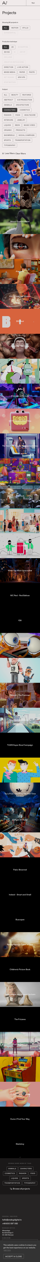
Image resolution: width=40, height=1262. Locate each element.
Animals (8, 105)
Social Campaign (26, 135)
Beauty (14, 95)
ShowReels (9, 135)
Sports (7, 140)
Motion (14, 28)
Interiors (8, 120)
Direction (8, 67)
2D (12, 47)
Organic (8, 130)
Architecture (22, 105)
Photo (32, 72)
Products (20, 130)
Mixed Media (9, 72)
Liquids (7, 125)
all (5, 28)
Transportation (22, 140)
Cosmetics (25, 110)
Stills (25, 28)
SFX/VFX (21, 77)
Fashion (7, 115)
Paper (22, 72)
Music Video (29, 125)
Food (17, 115)
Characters (10, 110)
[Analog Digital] (13, 3)
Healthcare (30, 115)
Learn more (7, 1250)
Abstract (8, 100)
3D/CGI (7, 52)
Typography (9, 145)
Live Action (22, 67)
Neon (17, 125)
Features (26, 95)
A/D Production (24, 100)
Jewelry (21, 120)
